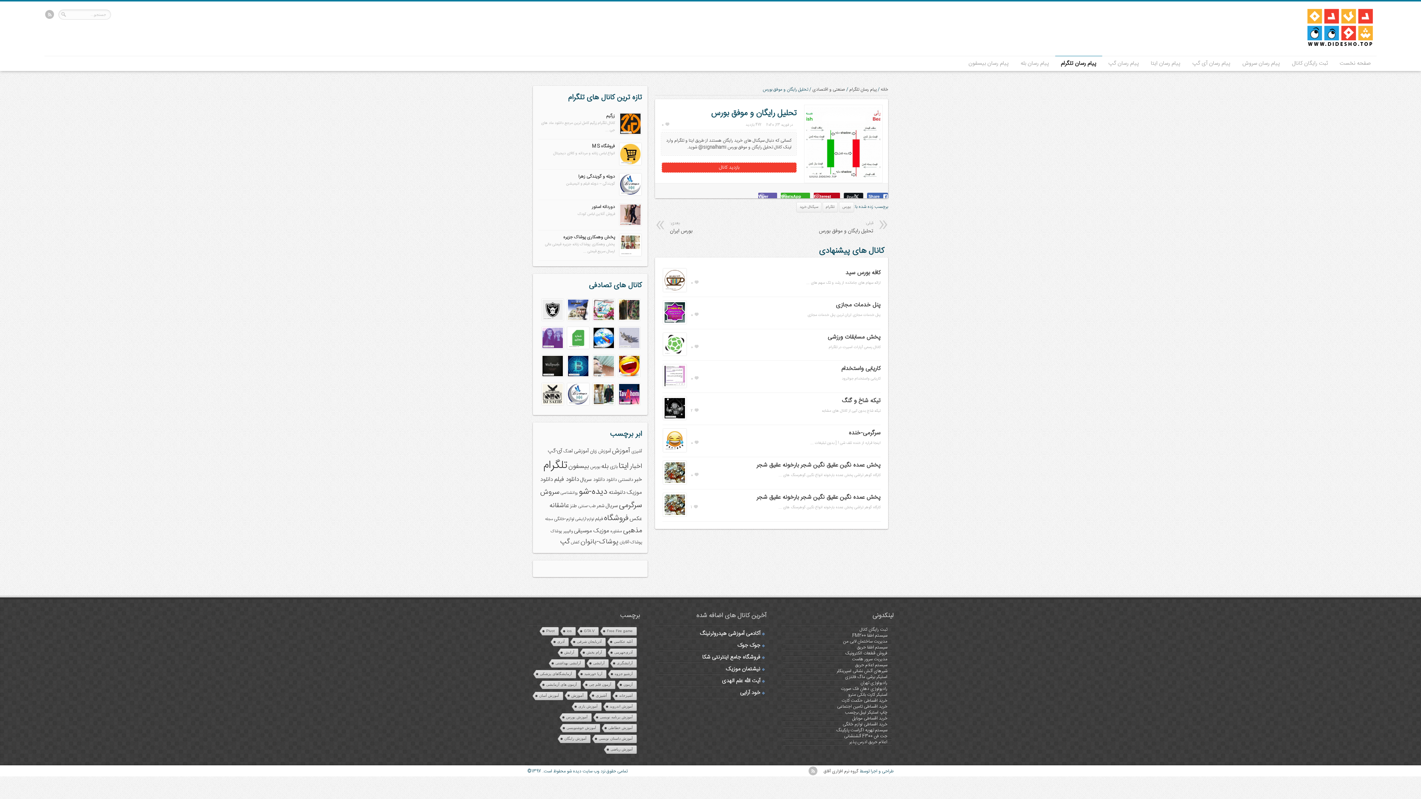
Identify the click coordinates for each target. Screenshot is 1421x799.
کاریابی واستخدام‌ (861, 369)
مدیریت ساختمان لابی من (865, 641)
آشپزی (636, 451)
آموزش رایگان (575, 738)
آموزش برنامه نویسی (616, 717)
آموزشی (581, 451)
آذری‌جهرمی (623, 652)
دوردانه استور (603, 206)
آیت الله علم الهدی (741, 681)
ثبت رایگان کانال (1310, 63)
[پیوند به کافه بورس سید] (674, 290)
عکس (635, 518)
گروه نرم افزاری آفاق (841, 771)
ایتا (624, 466)
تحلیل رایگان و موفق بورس (846, 228)
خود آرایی (750, 692)
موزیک (601, 531)
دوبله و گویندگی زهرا (596, 176)
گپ (565, 541)
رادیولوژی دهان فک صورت (864, 688)
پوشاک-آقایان (630, 542)
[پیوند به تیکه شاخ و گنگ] (674, 418)
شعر (600, 506)
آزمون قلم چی (600, 684)
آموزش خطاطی (620, 728)
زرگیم (611, 115)
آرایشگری (625, 663)
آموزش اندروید (621, 706)
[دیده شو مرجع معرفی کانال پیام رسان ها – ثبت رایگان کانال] (1334, 44)
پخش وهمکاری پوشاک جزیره (589, 237)
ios (569, 631)
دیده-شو (593, 492)
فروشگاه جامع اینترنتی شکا (731, 657)
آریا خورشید (593, 674)
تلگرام (830, 207)
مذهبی (632, 530)
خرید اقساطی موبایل (869, 718)
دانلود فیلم (566, 480)
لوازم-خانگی (564, 519)
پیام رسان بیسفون (988, 63)
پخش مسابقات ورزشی (854, 337)
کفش (575, 542)
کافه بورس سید (863, 273)
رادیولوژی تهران (873, 683)
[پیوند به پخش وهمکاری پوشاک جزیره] (630, 255)
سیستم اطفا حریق (872, 647)
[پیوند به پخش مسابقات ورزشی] (674, 354)
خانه (884, 89)
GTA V (589, 631)
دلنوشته (617, 492)
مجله (549, 519)
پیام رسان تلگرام (1078, 63)
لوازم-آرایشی (584, 519)
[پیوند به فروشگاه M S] (630, 164)
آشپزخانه (626, 696)
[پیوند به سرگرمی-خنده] (674, 451)
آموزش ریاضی (622, 749)
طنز (573, 506)
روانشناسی (569, 492)
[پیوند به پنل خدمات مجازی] (674, 323)
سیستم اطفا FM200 (869, 635)
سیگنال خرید (809, 207)
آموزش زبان (600, 451)
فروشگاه (616, 518)
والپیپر (568, 531)
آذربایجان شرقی (589, 642)
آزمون (628, 684)
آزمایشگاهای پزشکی (556, 674)
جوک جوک (749, 645)
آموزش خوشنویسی (581, 728)
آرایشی (599, 663)
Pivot (550, 631)
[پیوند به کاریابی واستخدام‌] (674, 386)
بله (605, 466)
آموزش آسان (549, 696)
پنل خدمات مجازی (858, 305)
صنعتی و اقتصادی (828, 89)
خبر (638, 480)
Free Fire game (620, 631)
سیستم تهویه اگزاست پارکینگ (861, 730)
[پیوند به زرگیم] (630, 133)
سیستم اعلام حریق (871, 665)
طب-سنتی (587, 506)
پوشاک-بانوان (599, 541)
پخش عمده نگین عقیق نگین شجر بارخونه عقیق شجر (819, 465)
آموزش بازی (588, 706)
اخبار (636, 466)
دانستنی (625, 480)
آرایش (569, 652)
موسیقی (583, 531)
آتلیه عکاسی (623, 642)
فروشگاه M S (603, 146)
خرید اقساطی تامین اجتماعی (862, 706)
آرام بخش (594, 652)
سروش (550, 492)
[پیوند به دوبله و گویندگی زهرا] (630, 194)
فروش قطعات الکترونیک (866, 653)
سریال (611, 506)
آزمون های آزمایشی (561, 684)
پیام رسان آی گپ (1211, 63)
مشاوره (616, 531)
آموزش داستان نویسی (616, 738)
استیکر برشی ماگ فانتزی (866, 677)
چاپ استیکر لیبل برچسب (866, 712)
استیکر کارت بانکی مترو (867, 694)
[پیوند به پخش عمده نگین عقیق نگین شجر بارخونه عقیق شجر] (674, 483)
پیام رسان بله (1035, 63)
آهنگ (568, 451)
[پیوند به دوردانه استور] (630, 224)
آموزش (621, 451)
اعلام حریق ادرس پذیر (868, 742)
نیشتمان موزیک (743, 669)
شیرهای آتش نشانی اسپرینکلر (862, 671)
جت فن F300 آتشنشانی (865, 736)
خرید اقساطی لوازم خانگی (865, 724)
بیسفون (578, 466)
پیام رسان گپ (1123, 63)
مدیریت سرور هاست (869, 659)
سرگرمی (630, 505)
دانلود (611, 480)
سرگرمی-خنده (865, 433)
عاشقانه (559, 505)
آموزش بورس (577, 717)
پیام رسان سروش (1261, 63)
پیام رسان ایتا (1165, 63)
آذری (561, 642)
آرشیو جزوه (624, 674)
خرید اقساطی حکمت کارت (864, 700)
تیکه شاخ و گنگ (861, 401)
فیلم (599, 519)
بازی (614, 467)
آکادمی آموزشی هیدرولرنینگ (730, 633)
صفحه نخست (1355, 63)
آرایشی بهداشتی (568, 663)
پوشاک (556, 531)
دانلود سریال (592, 479)
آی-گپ (555, 451)
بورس (846, 207)
